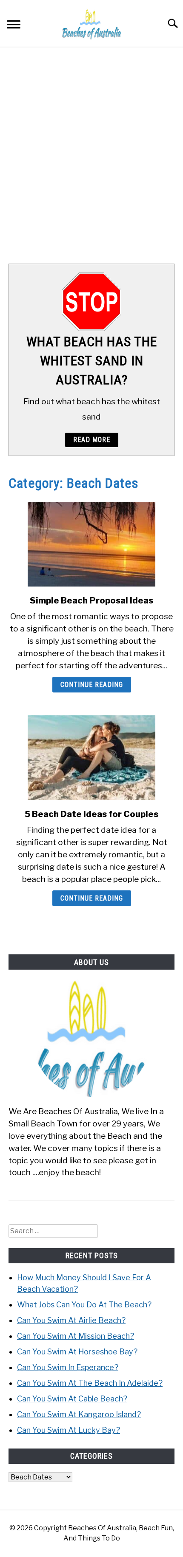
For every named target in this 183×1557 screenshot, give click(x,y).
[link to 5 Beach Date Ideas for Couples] (91, 757)
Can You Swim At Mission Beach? (75, 1336)
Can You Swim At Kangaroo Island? (79, 1414)
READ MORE (91, 440)
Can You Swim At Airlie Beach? (71, 1320)
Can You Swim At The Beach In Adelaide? (90, 1383)
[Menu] (13, 26)
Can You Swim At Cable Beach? (72, 1398)
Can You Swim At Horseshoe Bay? (77, 1351)
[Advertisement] (91, 155)
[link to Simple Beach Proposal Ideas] (91, 544)
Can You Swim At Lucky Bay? (68, 1430)
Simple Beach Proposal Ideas (91, 600)
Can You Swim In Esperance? (67, 1367)
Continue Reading (91, 685)
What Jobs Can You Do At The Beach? (84, 1304)
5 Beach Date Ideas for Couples (91, 814)
